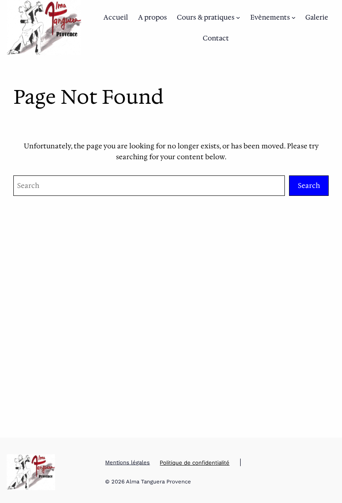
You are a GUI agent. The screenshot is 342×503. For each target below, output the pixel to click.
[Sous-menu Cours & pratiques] (238, 17)
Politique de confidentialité (194, 462)
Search (309, 185)
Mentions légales (127, 462)
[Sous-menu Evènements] (294, 17)
